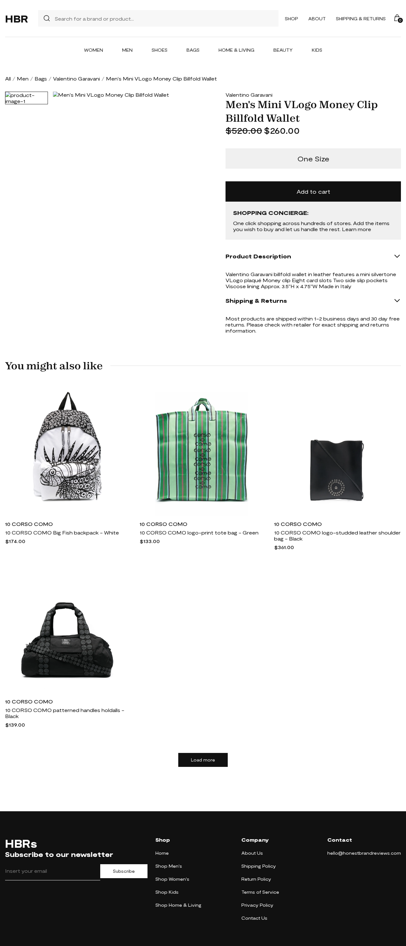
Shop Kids (167, 892)
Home (162, 853)
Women (93, 50)
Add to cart (313, 191)
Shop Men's (168, 866)
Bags (193, 50)
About (317, 18)
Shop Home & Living (178, 905)
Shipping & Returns (361, 18)
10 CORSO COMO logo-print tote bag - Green (199, 532)
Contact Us (254, 918)
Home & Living (236, 50)
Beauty (283, 50)
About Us (252, 853)
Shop (291, 18)
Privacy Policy (257, 905)
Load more (203, 759)
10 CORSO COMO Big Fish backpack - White (62, 532)
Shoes (159, 50)
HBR (16, 18)
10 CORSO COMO (29, 524)
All (8, 78)
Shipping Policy (258, 866)
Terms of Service (260, 892)
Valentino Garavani (76, 78)
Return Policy (256, 879)
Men (127, 50)
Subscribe (124, 871)
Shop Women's (172, 879)
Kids (317, 50)
